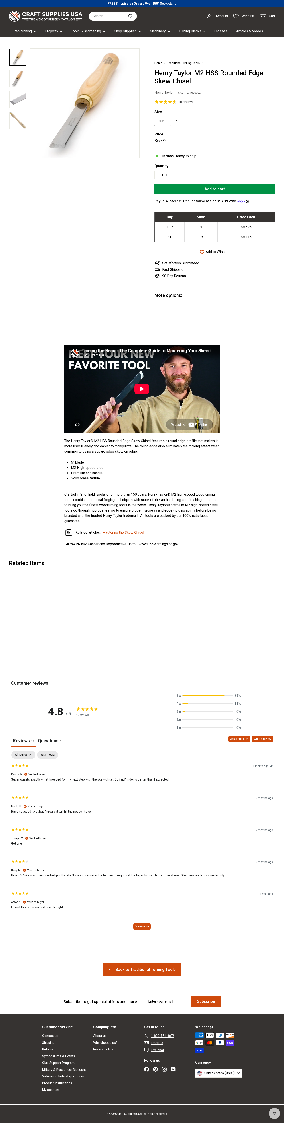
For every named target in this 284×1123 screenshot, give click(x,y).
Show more (142, 926)
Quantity (161, 166)
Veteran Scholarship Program (63, 1076)
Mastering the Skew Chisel (123, 532)
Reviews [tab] (23, 740)
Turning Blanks (190, 31)
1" (175, 121)
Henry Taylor (164, 92)
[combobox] (113, 16)
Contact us (50, 1036)
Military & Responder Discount (64, 1070)
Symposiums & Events (58, 1056)
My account (50, 1090)
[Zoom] (84, 103)
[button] (209, 695)
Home (158, 63)
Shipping (48, 1043)
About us (99, 1036)
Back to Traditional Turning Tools (145, 969)
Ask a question (239, 738)
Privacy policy (103, 1049)
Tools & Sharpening (86, 31)
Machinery (158, 31)
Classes (220, 31)
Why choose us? (105, 1043)
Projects (52, 31)
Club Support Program (58, 1063)
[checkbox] (47, 755)
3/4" (161, 121)
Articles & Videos (249, 31)
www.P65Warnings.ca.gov (159, 544)
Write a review (262, 738)
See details (168, 3)
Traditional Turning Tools (183, 63)
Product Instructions (57, 1083)
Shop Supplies (126, 31)
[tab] (49, 741)
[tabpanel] (142, 842)
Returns (47, 1049)
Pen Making (23, 31)
